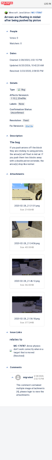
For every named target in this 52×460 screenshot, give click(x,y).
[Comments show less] (7, 367)
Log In (47, 3)
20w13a (29, 126)
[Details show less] (7, 83)
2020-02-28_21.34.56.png (27, 243)
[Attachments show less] (7, 174)
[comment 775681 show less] (12, 377)
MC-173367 (36, 13)
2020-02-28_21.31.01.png (27, 205)
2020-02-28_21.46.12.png (27, 281)
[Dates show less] (7, 53)
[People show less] (7, 31)
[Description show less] (7, 136)
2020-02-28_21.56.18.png (27, 318)
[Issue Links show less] (7, 332)
